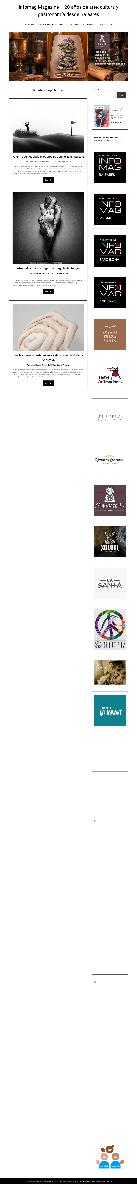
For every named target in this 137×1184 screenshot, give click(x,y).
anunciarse (90, 25)
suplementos (43, 25)
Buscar (97, 90)
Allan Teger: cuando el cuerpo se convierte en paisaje (48, 156)
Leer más (48, 180)
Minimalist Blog (93, 1181)
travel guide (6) (75, 25)
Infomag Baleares (64, 162)
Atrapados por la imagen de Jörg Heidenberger (48, 268)
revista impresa (59, 25)
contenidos (29, 25)
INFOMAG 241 (117, 122)
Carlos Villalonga (63, 365)
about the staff (105, 25)
